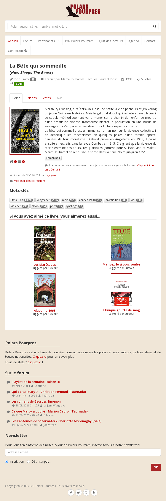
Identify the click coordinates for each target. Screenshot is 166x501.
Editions (31, 98)
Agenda (133, 41)
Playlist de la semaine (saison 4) (36, 382)
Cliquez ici (39, 356)
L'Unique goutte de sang (121, 310)
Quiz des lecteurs (111, 41)
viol (136, 200)
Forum (27, 41)
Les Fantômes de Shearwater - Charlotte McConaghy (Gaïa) (56, 421)
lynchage (74, 206)
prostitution (115, 200)
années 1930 (90, 200)
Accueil (13, 41)
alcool (39, 206)
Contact (149, 41)
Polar (16, 98)
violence (19, 206)
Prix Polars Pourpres (79, 41)
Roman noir (53, 158)
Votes (47, 98)
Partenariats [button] (46, 41)
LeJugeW (51, 175)
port (56, 206)
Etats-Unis (21, 200)
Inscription (17, 461)
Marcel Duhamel (72, 79)
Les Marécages (45, 264)
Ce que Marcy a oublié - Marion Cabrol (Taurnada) (50, 411)
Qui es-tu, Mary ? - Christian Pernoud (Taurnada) (49, 392)
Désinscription (41, 461)
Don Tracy (21, 79)
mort (68, 200)
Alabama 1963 (44, 310)
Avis (59, 98)
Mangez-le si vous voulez (121, 264)
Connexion (16, 51)
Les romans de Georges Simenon (36, 401)
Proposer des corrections (29, 180)
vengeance (47, 200)
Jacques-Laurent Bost (102, 79)
